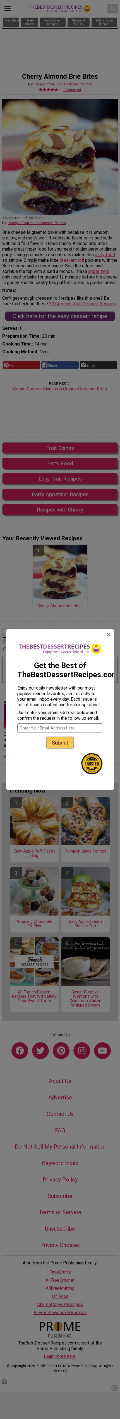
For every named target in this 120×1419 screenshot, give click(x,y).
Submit (60, 742)
